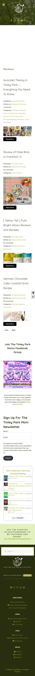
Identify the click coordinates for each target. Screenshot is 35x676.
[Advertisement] (17, 46)
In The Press (18, 624)
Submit (8, 458)
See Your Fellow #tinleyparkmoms (17, 539)
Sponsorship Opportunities (18, 618)
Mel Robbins (12, 495)
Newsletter (18, 654)
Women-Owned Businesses (18, 605)
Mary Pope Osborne (13, 478)
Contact (18, 651)
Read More (10, 139)
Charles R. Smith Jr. (9, 490)
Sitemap (18, 657)
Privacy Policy (18, 635)
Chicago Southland (18, 602)
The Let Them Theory (15, 493)
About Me (18, 621)
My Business (18, 641)
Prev (6, 330)
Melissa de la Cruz (13, 504)
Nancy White (12, 512)
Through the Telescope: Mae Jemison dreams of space (20, 486)
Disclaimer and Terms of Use (18, 638)
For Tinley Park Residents (18, 608)
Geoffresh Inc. (18, 669)
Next (13, 330)
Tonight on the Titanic (16, 476)
